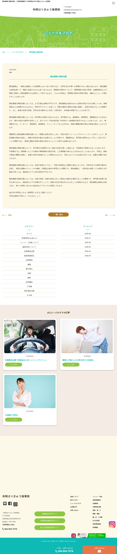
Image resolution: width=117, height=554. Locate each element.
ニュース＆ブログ (17, 52)
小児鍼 (29, 286)
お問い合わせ (74, 510)
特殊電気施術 (97, 524)
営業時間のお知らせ (29, 238)
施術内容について (29, 247)
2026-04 (88, 251)
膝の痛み (29, 269)
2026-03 (88, 256)
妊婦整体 (29, 260)
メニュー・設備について (29, 242)
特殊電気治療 (29, 291)
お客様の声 (73, 507)
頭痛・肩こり (97, 510)
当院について (74, 496)
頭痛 (29, 273)
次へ (107, 215)
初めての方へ (74, 500)
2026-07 (88, 238)
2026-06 (88, 242)
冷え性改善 (96, 520)
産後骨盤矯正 (29, 256)
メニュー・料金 (97, 496)
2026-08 (88, 234)
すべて (29, 234)
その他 (29, 295)
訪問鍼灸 (29, 282)
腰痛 (10, 72)
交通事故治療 (29, 251)
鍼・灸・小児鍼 (97, 517)
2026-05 (88, 247)
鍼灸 (29, 278)
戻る (10, 215)
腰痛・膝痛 (96, 514)
